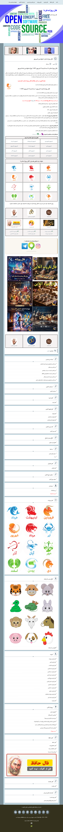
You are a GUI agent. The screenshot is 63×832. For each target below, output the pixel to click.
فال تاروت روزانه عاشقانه (50, 694)
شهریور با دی (48, 155)
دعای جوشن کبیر (52, 453)
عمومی (48, 351)
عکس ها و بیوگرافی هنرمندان (50, 800)
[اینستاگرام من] (35, 812)
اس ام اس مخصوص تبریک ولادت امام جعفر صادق (46, 380)
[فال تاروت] (45, 269)
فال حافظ (52, 2)
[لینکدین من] (15, 812)
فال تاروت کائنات (31, 234)
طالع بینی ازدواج (52, 442)
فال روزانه (39, 2)
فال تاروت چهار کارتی (51, 675)
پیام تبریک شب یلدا (52, 752)
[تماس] (31, 812)
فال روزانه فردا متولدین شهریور (43, 58)
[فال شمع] (19, 294)
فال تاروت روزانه (48, 234)
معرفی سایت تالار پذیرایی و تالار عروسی (48, 728)
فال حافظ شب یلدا (52, 749)
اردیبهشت (34, 134)
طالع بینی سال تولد (52, 648)
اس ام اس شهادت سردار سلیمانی (49, 370)
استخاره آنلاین (22, 2)
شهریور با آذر (14, 151)
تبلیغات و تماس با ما (13, 2)
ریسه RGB (53, 490)
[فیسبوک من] (39, 812)
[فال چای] (45, 319)
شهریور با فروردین (49, 141)
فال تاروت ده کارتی (52, 688)
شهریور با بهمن (31, 155)
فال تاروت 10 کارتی (14, 234)
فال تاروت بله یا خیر (52, 697)
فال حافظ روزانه (53, 745)
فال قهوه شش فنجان (51, 420)
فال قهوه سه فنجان (52, 417)
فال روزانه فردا (50, 10)
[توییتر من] (27, 812)
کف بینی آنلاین (53, 431)
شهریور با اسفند (14, 155)
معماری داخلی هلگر (52, 715)
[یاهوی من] (47, 812)
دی (40, 134)
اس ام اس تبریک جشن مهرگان (50, 377)
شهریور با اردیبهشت (31, 141)
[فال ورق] (19, 319)
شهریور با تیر (48, 146)
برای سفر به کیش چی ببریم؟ (50, 718)
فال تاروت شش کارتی (51, 681)
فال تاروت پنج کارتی (52, 678)
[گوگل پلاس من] (23, 812)
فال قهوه (54, 414)
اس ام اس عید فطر (52, 367)
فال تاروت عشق (52, 691)
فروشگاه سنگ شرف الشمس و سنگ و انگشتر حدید (45, 725)
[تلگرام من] (43, 812)
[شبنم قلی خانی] (14, 51)
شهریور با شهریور (14, 146)
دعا (55, 457)
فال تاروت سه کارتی (52, 672)
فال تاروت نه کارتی (52, 684)
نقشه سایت (26, 821)
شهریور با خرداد (14, 141)
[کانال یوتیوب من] (19, 812)
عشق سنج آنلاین (52, 479)
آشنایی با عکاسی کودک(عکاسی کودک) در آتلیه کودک (45, 721)
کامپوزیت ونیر (53, 712)
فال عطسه (54, 786)
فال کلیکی (54, 468)
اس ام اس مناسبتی (31, 2)
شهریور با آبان (31, 151)
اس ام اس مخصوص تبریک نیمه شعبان (48, 364)
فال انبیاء (54, 402)
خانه (57, 2)
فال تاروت (46, 2)
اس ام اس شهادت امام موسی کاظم (49, 373)
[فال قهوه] (45, 294)
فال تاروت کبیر (53, 662)
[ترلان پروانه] (31, 51)
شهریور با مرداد (31, 146)
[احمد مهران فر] (49, 51)
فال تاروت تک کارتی (52, 668)
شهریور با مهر (49, 151)
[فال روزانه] (19, 269)
